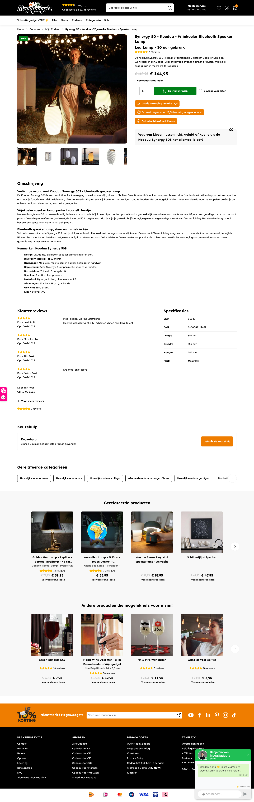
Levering (22, 763)
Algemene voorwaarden (31, 777)
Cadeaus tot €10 (82, 753)
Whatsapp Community (144, 767)
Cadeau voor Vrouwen (85, 772)
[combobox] (140, 7)
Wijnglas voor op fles (202, 659)
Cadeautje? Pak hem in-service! (145, 763)
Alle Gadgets (79, 743)
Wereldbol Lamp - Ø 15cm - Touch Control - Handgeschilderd (102, 560)
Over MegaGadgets (138, 743)
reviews (88, 9)
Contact (21, 743)
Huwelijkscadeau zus (69, 478)
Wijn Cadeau (52, 29)
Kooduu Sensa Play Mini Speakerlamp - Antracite (151, 559)
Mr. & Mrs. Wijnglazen (152, 659)
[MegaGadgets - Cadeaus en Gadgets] (34, 8)
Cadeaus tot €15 (81, 758)
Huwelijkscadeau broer (34, 478)
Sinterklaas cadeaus (84, 777)
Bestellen (22, 748)
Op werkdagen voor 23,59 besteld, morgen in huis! (172, 112)
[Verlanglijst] (219, 8)
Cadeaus (35, 29)
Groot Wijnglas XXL (52, 659)
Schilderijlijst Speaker (202, 557)
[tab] (43, 737)
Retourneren (24, 767)
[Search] (170, 7)
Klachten (132, 772)
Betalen (21, 753)
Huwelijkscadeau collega (105, 478)
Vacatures (133, 753)
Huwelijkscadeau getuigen (193, 478)
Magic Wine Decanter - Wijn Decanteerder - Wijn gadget (102, 662)
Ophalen (22, 758)
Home (20, 29)
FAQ (19, 772)
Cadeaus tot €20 (82, 763)
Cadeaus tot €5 (81, 748)
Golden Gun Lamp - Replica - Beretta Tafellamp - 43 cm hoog (52, 560)
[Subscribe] (179, 715)
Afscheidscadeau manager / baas (148, 478)
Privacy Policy (135, 758)
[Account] (227, 8)
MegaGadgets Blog (138, 748)
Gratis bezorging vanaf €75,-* (160, 103)
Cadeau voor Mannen (84, 767)
